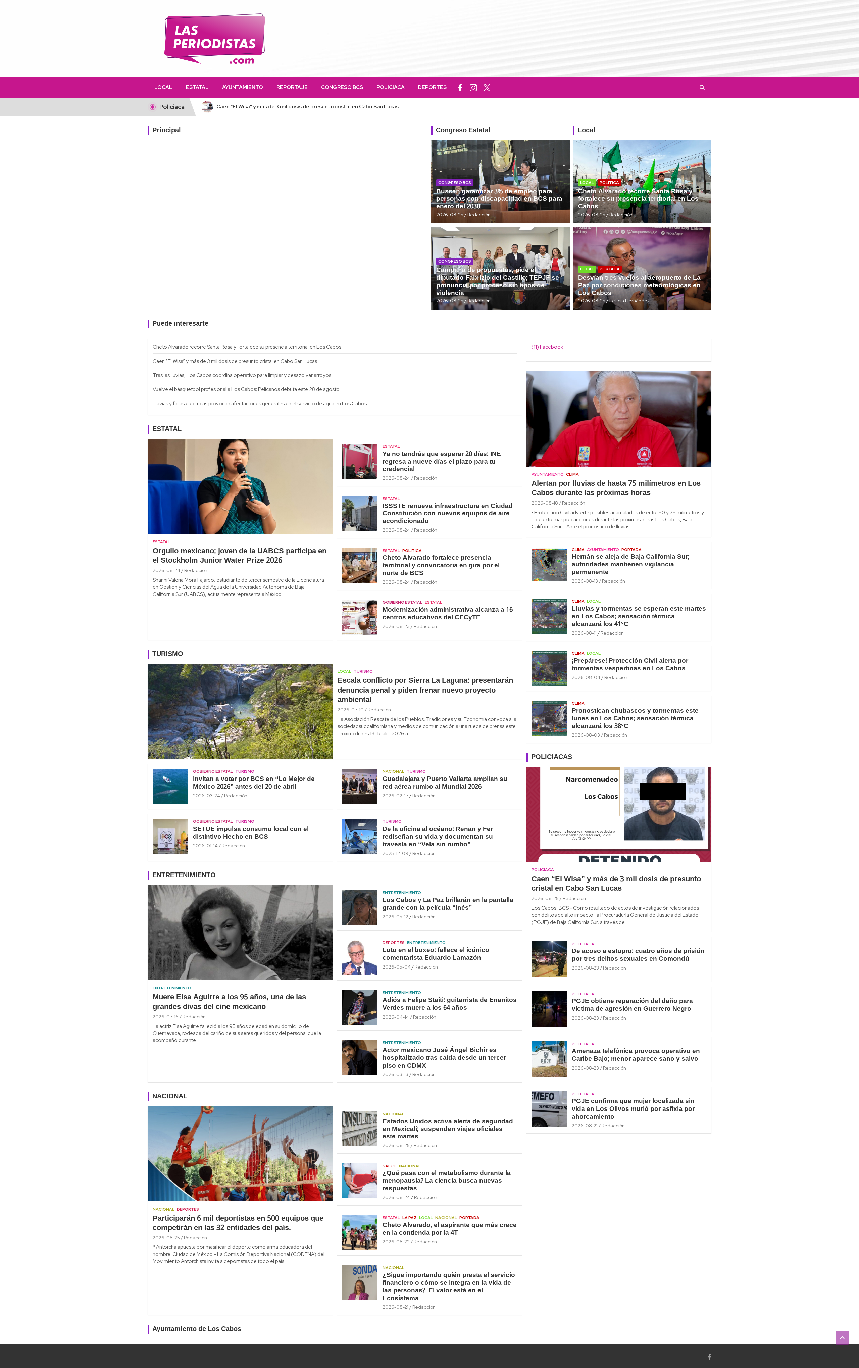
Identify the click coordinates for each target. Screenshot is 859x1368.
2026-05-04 (397, 967)
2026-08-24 (166, 570)
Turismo (363, 671)
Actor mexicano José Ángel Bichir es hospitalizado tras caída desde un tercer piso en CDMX (444, 1058)
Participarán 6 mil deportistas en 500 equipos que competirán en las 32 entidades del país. (238, 1223)
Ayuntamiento (242, 87)
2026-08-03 (586, 735)
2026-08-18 (545, 503)
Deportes (432, 87)
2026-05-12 (395, 917)
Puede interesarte (180, 324)
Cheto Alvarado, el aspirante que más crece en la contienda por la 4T (450, 1229)
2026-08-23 (396, 626)
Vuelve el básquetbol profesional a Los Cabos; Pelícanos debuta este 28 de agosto (246, 389)
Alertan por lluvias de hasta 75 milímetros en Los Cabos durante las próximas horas (616, 488)
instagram (473, 87)
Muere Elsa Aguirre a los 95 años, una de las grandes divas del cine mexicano (229, 1002)
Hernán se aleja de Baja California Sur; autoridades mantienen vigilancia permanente (631, 565)
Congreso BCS (342, 87)
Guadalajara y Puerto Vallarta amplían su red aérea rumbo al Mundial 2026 (445, 783)
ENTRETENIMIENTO (184, 875)
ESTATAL (167, 429)
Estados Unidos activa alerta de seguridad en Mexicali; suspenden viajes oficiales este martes (448, 1129)
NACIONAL (169, 1096)
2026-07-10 (351, 710)
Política (609, 182)
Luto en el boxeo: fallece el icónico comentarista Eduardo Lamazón (436, 954)
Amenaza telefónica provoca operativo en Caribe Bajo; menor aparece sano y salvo (636, 1055)
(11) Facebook (547, 347)
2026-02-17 (395, 796)
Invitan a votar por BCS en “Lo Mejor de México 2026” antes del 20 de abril (254, 783)
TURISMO (167, 654)
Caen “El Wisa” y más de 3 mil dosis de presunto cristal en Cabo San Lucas (235, 361)
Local (163, 87)
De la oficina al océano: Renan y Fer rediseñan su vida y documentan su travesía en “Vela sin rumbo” (438, 837)
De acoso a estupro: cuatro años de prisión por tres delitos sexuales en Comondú (638, 955)
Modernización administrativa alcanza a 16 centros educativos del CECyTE (448, 614)
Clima (572, 474)
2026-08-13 (585, 581)
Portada (610, 269)
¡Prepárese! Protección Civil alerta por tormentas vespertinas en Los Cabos (630, 665)
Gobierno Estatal (402, 602)
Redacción (479, 214)
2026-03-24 (206, 796)
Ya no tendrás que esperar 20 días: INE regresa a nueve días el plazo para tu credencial (442, 462)
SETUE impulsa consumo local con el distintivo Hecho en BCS (251, 833)
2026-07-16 (166, 1016)
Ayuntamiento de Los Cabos (196, 1329)
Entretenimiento (172, 988)
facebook (460, 87)
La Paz (409, 1217)
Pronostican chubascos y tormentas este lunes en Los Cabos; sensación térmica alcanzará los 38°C (635, 719)
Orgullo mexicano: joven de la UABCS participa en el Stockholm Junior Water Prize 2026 (239, 556)
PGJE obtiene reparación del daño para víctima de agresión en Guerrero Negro (632, 1005)
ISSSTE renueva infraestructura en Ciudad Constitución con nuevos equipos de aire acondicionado (448, 514)
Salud (390, 1166)
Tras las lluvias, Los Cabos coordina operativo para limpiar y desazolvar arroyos (242, 375)
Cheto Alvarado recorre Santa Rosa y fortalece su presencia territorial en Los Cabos (638, 199)
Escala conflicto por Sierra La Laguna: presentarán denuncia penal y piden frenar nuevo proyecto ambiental (425, 690)
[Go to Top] (842, 1338)
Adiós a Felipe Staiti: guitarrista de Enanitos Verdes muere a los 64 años (450, 1004)
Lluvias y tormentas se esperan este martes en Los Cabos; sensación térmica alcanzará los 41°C (639, 617)
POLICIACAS (551, 757)
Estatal (197, 87)
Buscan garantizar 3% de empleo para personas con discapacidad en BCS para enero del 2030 (499, 199)
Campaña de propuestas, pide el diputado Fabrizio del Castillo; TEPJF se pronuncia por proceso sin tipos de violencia (497, 281)
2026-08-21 (395, 1307)
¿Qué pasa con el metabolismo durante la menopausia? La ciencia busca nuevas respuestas (447, 1181)
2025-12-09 (395, 853)
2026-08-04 (586, 677)
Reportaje (292, 87)
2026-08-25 (449, 214)
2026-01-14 (205, 846)
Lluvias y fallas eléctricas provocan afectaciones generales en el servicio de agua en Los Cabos (260, 403)
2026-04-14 (396, 1017)
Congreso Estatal (463, 130)
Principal (166, 130)
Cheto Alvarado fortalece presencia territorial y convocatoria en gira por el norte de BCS (441, 566)
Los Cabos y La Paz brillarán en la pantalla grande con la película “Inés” (448, 904)
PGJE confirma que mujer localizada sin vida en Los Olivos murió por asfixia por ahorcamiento (633, 1109)
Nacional (393, 771)
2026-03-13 (395, 1074)
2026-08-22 (396, 1242)
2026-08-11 (584, 633)
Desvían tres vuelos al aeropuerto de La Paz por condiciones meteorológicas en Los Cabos (639, 286)
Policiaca (390, 87)
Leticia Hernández (629, 301)
